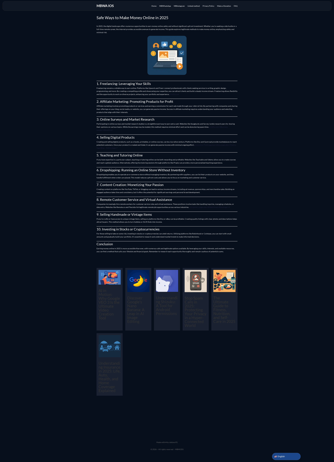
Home (153, 6)
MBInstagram (179, 6)
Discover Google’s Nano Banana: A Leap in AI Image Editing (135, 310)
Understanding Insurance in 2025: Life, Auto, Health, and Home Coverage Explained (109, 377)
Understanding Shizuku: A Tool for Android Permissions (166, 305)
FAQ (235, 6)
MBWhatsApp (165, 6)
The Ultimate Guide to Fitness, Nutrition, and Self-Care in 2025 (224, 310)
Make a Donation (224, 6)
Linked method (194, 6)
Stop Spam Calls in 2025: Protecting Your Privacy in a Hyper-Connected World (195, 312)
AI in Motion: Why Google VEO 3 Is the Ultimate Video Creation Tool (109, 304)
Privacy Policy (208, 6)
